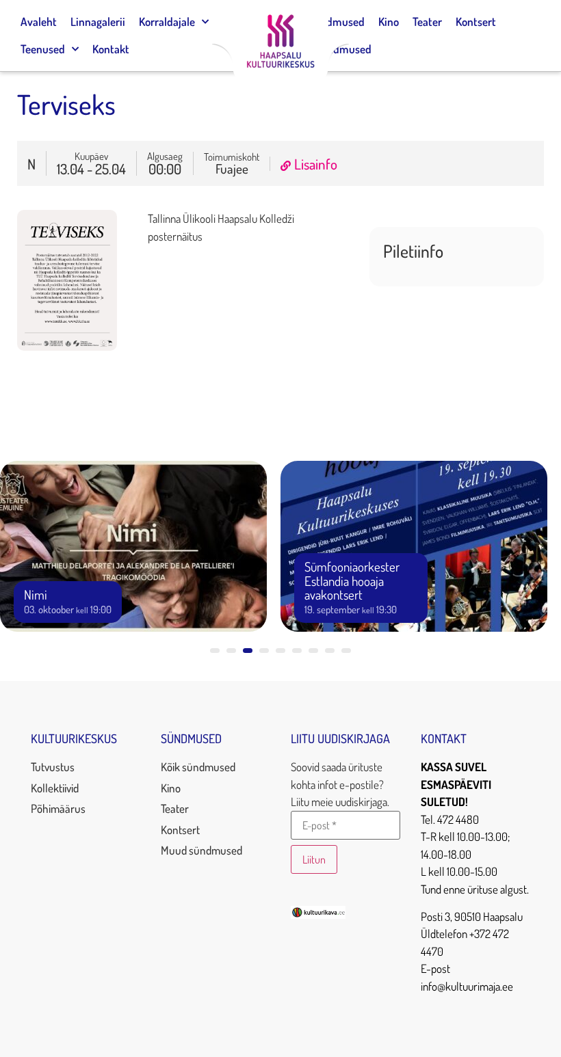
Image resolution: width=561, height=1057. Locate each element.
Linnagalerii (97, 21)
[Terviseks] (67, 346)
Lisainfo (315, 164)
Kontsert (476, 21)
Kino (388, 21)
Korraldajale (167, 21)
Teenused (43, 49)
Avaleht (39, 21)
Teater (427, 21)
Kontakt (110, 49)
